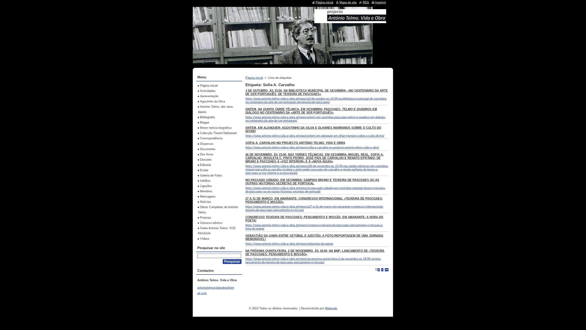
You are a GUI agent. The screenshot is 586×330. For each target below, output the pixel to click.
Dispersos (206, 144)
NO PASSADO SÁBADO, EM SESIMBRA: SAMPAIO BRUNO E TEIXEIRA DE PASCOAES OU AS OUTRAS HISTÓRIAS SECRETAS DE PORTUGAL (312, 181)
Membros (206, 191)
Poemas (205, 217)
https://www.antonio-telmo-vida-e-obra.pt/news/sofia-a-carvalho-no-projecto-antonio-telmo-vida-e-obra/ (312, 147)
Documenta (207, 149)
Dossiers (206, 159)
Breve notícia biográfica (215, 127)
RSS (366, 2)
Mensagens (207, 196)
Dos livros (206, 154)
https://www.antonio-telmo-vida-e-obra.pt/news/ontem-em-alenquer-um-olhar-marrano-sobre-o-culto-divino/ (314, 136)
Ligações (206, 186)
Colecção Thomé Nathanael (218, 133)
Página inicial (254, 78)
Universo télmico (211, 223)
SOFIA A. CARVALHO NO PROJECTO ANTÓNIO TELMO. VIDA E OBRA (295, 143)
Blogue (204, 122)
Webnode (331, 308)
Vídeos (204, 238)
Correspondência (211, 138)
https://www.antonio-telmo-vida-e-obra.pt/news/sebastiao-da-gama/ (289, 243)
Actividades (208, 91)
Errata (204, 170)
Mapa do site (348, 2)
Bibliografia (207, 117)
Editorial (205, 165)
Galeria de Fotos (211, 175)
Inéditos (205, 180)
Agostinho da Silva (212, 101)
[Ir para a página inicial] (350, 21)
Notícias (205, 202)
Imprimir (380, 2)
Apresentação (209, 96)
